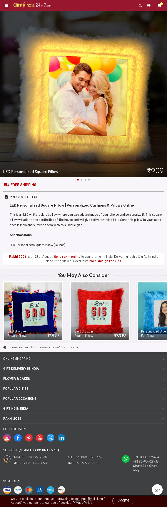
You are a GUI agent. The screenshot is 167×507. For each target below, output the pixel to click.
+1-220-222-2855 (34, 457)
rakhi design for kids (105, 261)
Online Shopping (17, 359)
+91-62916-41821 (87, 463)
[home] (4, 347)
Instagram (7, 438)
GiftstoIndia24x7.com (32, 5)
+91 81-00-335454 (146, 457)
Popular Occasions (19, 399)
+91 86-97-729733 (146, 461)
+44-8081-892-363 (88, 457)
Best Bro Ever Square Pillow (17, 334)
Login (149, 5)
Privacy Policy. (82, 503)
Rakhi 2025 (12, 419)
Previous (3, 311)
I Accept (123, 501)
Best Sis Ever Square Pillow (83, 334)
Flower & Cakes (16, 379)
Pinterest (29, 438)
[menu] (6, 5)
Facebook (18, 438)
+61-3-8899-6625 (35, 463)
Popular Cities (15, 389)
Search (140, 5)
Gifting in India (15, 409)
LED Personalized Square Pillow (30, 171)
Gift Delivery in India (21, 369)
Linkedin (61, 438)
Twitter (50, 438)
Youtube (39, 438)
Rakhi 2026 (18, 257)
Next (163, 94)
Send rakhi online (67, 257)
